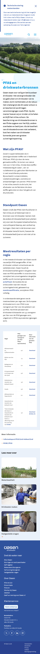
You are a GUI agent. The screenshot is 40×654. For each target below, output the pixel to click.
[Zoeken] (29, 35)
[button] (35, 34)
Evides (9, 424)
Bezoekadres (8, 615)
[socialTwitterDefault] (6, 633)
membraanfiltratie (11, 290)
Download (32, 350)
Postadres (7, 626)
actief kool (7, 282)
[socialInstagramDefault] (22, 633)
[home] (8, 34)
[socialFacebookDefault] (11, 633)
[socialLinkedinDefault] (17, 633)
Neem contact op (11, 607)
